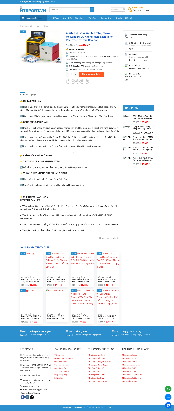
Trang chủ (24, 26)
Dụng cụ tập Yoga (61, 375)
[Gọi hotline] (168, 389)
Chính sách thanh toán (130, 362)
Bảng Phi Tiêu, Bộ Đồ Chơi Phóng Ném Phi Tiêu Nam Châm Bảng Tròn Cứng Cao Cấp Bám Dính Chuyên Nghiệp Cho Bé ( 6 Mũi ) (31, 317)
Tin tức (119, 18)
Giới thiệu (67, 18)
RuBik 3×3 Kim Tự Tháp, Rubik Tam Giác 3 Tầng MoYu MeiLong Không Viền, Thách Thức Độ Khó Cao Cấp (57, 317)
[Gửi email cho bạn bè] (77, 81)
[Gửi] (92, 9)
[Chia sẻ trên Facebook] (68, 81)
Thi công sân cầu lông (96, 358)
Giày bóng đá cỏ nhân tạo (63, 358)
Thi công (93, 18)
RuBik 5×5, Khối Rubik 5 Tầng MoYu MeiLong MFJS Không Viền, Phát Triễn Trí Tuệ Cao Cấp (31, 280)
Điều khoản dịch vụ (129, 358)
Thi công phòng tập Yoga (97, 381)
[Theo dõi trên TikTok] (32, 397)
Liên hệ (128, 18)
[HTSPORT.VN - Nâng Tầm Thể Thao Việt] (33, 10)
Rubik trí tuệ (58, 378)
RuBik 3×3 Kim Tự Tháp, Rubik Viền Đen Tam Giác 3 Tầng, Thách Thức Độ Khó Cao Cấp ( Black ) (108, 280)
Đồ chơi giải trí (35, 26)
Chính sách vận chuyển (131, 365)
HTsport (56, 18)
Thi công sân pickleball (96, 355)
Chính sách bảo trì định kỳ (132, 378)
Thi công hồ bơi (94, 371)
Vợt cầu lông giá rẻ (61, 371)
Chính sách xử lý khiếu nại (132, 375)
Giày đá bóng (59, 355)
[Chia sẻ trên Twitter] (73, 81)
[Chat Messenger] (168, 405)
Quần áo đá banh (60, 362)
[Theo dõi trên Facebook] (23, 397)
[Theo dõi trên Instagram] (27, 397)
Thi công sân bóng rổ (96, 368)
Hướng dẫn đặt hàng (129, 381)
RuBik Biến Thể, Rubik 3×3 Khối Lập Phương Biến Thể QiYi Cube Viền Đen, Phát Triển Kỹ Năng (82, 280)
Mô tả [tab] (22, 95)
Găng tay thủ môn (61, 365)
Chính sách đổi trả (129, 371)
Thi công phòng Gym (96, 378)
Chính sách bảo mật (129, 355)
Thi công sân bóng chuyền (98, 365)
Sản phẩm (79, 18)
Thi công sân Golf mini (96, 375)
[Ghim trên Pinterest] (82, 81)
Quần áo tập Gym (61, 368)
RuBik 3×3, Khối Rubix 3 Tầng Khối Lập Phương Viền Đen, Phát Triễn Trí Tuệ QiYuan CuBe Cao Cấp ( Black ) (108, 317)
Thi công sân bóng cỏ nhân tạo (99, 362)
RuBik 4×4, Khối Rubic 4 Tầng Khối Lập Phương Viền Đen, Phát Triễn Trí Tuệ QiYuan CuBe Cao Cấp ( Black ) (82, 317)
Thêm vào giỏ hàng (91, 74)
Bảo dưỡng (106, 18)
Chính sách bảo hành (130, 368)
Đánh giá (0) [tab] (31, 95)
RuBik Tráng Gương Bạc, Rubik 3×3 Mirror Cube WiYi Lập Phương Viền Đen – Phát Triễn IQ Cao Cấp (57, 280)
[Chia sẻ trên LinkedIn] (87, 81)
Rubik (45, 26)
